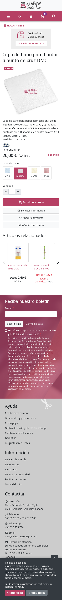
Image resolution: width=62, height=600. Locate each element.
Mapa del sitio (13, 484)
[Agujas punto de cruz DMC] (18, 252)
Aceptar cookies (15, 592)
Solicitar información (32, 210)
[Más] (18, 192)
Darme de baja (34, 323)
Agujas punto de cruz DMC (17, 267)
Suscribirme (14, 323)
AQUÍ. (20, 587)
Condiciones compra (17, 413)
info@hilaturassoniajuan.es (21, 380)
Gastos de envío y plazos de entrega (25, 428)
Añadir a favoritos (32, 217)
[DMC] (6, 144)
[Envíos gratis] (31, 39)
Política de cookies (15, 479)
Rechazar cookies (36, 592)
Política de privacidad (25, 334)
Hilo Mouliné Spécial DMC (41, 267)
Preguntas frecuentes (17, 443)
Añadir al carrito (33, 202)
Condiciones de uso (44, 330)
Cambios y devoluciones (19, 433)
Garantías (10, 438)
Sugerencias (12, 464)
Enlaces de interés (15, 459)
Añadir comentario (33, 225)
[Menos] (6, 192)
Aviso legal (11, 469)
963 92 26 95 (12, 518)
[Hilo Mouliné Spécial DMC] (44, 252)
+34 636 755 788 (14, 527)
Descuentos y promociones (20, 418)
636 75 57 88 (29, 518)
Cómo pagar (12, 423)
